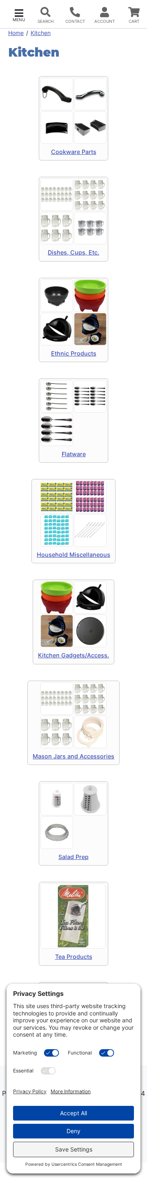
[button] (18, 14)
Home (16, 32)
